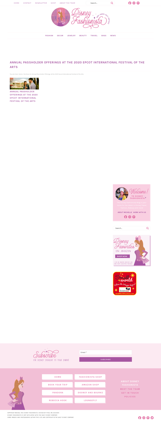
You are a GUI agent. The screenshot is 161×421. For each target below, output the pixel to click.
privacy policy (84, 230)
